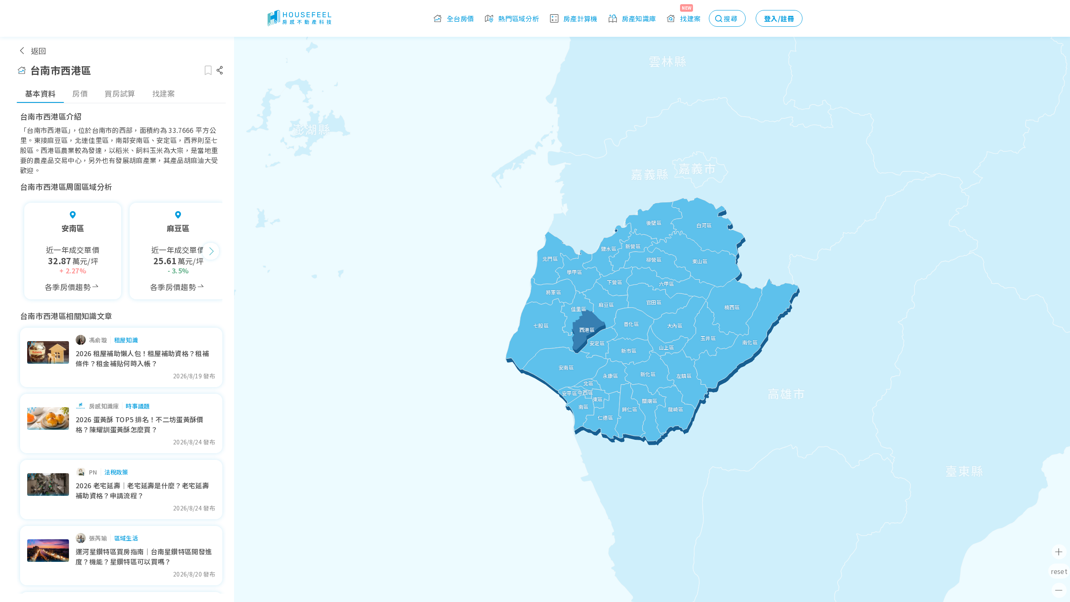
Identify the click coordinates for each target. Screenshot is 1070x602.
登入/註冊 (779, 18)
